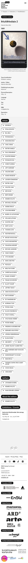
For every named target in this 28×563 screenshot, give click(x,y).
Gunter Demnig (10, 156)
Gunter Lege (9, 222)
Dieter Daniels (10, 148)
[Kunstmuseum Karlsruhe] (9, 551)
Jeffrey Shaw (9, 288)
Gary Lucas (9, 226)
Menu (25, 3)
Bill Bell (8, 133)
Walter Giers (9, 171)
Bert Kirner (9, 195)
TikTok (18, 461)
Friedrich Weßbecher (12, 326)
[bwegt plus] (14, 535)
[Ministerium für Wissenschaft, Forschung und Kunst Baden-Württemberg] (11, 487)
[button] (14, 49)
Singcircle (8, 359)
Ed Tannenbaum (10, 299)
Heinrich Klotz (10, 199)
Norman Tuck (9, 303)
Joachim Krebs (10, 210)
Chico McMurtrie (11, 241)
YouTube (14, 461)
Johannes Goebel (11, 382)
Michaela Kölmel (11, 202)
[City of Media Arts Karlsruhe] (21, 558)
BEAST (19, 342)
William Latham (10, 218)
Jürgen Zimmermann (12, 334)
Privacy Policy (15, 456)
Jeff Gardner (9, 168)
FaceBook (5, 461)
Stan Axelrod (9, 129)
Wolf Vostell (9, 315)
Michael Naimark (11, 249)
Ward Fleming (10, 164)
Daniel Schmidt (10, 276)
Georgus (8, 125)
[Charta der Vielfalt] (10, 558)
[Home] (6, 5)
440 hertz (8, 342)
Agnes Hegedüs (10, 175)
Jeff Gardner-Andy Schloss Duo (14, 350)
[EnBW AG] (14, 497)
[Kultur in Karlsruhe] (19, 525)
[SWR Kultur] (11, 525)
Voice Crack (9, 368)
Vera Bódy (8, 372)
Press (21, 456)
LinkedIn (22, 461)
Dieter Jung (9, 183)
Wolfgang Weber (11, 318)
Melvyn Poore (10, 268)
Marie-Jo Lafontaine (12, 214)
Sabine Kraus (9, 206)
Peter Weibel (9, 322)
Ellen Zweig (9, 338)
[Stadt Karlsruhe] (23, 488)
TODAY (4, 558)
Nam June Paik (9, 260)
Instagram (9, 461)
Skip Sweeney (9, 295)
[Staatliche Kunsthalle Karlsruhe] (22, 551)
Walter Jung (9, 187)
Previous (12, 448)
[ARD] (14, 514)
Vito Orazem (9, 257)
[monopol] (14, 508)
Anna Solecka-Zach (11, 291)
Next (15, 448)
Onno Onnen (9, 253)
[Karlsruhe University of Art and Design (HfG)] (14, 545)
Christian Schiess (11, 272)
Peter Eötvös (9, 160)
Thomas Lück (9, 229)
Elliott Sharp (9, 284)
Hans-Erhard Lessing (12, 390)
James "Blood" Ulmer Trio (13, 346)
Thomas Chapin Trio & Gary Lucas (14, 363)
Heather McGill (10, 233)
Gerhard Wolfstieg (11, 330)
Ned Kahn (8, 191)
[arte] (14, 519)
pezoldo (8, 264)
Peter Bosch (9, 137)
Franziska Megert (11, 245)
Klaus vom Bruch (11, 311)
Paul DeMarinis (10, 152)
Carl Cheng (9, 144)
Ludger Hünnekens (11, 179)
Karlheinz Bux (10, 141)
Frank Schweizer (11, 280)
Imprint (7, 456)
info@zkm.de (4, 477)
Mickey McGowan (11, 237)
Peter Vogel (9, 307)
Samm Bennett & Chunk (13, 355)
